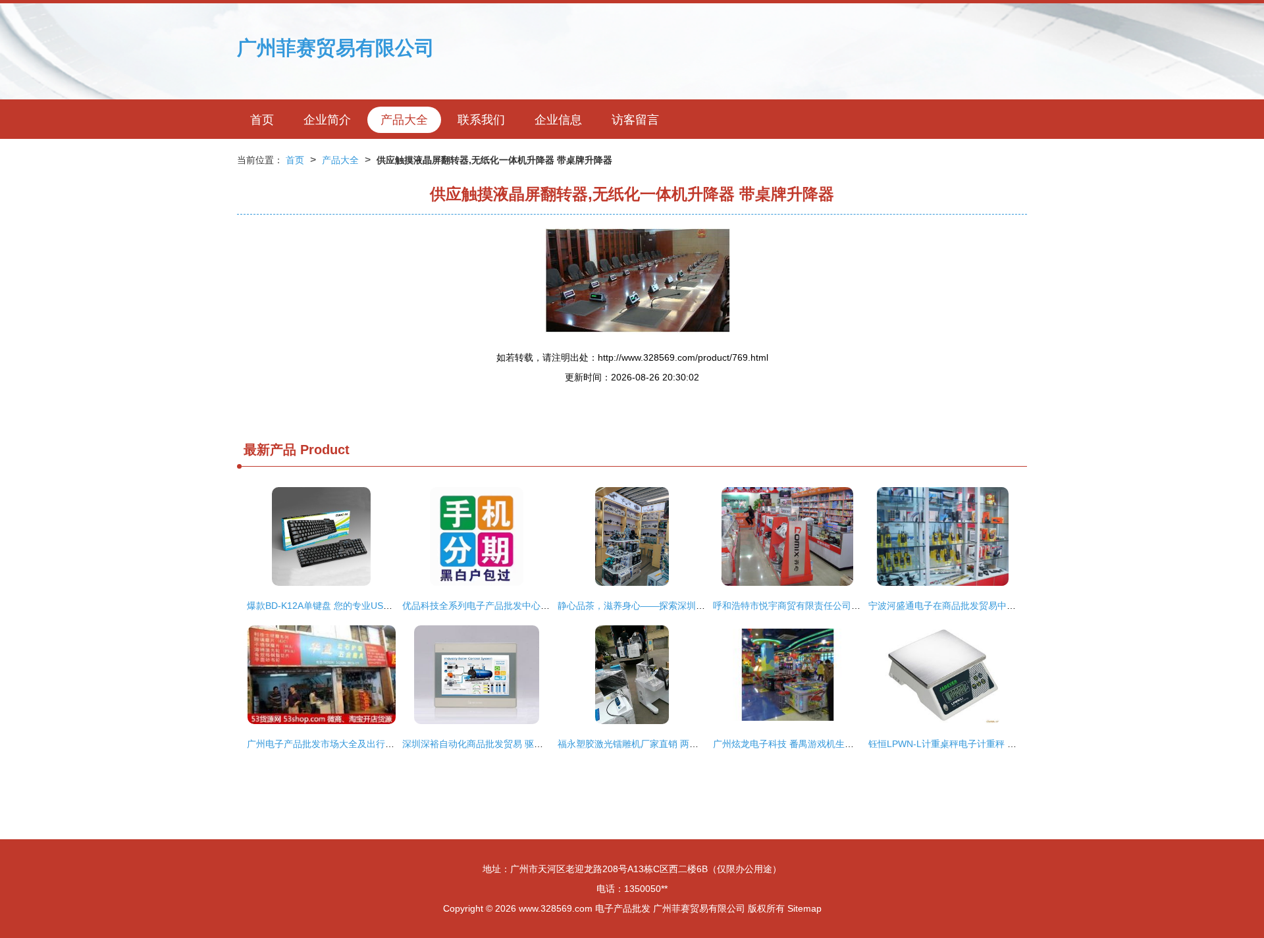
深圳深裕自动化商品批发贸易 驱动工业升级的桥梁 (505, 744)
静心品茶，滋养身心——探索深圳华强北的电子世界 (664, 605)
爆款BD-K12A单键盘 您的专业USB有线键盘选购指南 (355, 605)
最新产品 (270, 449)
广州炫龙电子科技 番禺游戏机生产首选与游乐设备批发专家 (834, 744)
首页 (262, 119)
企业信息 (558, 119)
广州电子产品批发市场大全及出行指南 (325, 744)
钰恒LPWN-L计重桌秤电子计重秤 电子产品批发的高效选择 (988, 744)
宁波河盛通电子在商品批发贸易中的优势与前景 (965, 605)
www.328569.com (555, 908)
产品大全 (404, 119)
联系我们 (481, 119)
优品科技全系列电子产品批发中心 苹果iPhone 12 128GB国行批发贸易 (546, 605)
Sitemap (804, 908)
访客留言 (635, 119)
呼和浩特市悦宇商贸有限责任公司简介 (791, 605)
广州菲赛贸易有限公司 (335, 48)
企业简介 (327, 119)
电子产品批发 (622, 908)
